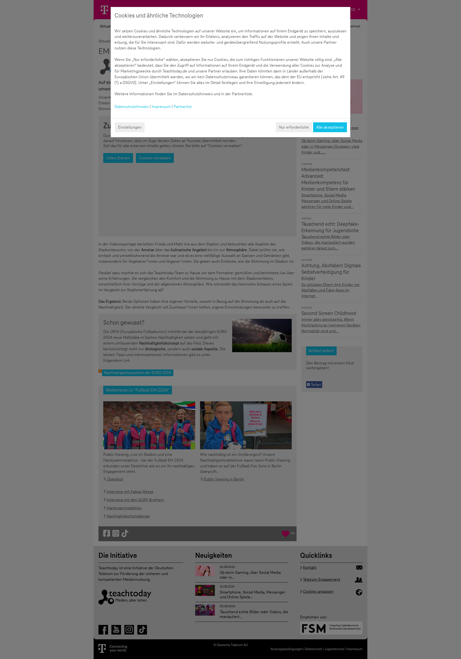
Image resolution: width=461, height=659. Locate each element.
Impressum (161, 106)
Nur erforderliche (294, 127)
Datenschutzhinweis (132, 106)
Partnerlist (183, 106)
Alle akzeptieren (330, 127)
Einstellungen (129, 127)
